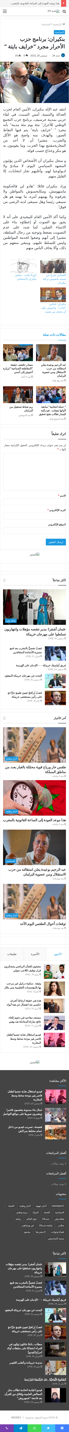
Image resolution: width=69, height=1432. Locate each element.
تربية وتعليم (21, 1212)
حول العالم (31, 1218)
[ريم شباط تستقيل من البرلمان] (18, 394)
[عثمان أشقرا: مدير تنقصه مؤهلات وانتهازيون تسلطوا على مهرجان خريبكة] (55, 1269)
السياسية (46, 24)
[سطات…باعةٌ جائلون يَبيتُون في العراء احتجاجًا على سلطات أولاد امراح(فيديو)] (55, 1349)
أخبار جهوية (41, 1205)
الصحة (47, 1212)
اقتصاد (11, 1205)
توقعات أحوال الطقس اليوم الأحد (43, 923)
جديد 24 (56, 55)
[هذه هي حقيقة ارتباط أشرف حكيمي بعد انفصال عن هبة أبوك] (54, 1006)
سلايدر (61, 1225)
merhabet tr (58, 1205)
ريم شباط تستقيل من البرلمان (21, 408)
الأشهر (58, 954)
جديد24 (45, 1218)
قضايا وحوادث (57, 1231)
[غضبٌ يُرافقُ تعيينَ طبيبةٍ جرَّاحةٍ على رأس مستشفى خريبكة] (55, 698)
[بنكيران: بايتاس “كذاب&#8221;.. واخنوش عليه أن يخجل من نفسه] (53, 294)
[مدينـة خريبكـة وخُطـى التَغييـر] (55, 1368)
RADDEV (16, 1417)
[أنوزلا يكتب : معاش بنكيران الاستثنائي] (23, 265)
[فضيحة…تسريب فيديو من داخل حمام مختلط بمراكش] (55, 1132)
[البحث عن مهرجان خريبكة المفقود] (55, 681)
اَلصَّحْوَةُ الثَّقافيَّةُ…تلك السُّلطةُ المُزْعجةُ (45, 1380)
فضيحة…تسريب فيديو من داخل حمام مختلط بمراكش (25, 1129)
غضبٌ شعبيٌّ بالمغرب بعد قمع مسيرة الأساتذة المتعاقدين (26, 650)
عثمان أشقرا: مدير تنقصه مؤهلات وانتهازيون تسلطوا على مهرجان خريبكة (35, 631)
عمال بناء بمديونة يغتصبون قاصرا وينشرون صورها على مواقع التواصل (22, 1112)
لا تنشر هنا (41, 1231)
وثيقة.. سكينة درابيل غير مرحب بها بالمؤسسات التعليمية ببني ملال (22, 985)
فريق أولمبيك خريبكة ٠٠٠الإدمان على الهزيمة (41, 665)
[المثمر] (34, 554)
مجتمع (27, 1231)
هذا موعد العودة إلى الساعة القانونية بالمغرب (35, 3)
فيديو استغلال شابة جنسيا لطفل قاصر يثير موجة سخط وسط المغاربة (24, 1039)
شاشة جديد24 (46, 1225)
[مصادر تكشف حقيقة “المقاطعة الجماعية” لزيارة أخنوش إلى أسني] (18, 352)
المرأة (36, 1212)
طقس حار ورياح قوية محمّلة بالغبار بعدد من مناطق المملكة (35, 769)
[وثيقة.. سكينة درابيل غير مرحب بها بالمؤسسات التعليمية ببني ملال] (54, 989)
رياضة (18, 1218)
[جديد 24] (53, 11)
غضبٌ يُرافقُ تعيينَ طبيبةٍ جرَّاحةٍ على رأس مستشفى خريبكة (25, 695)
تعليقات (11, 954)
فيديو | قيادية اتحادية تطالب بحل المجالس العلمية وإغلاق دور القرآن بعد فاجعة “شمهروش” (23, 1394)
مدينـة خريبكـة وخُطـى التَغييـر (25, 1362)
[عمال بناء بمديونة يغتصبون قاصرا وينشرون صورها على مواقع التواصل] (55, 1115)
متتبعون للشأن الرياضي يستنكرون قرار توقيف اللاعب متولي (22, 968)
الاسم (62, 495)
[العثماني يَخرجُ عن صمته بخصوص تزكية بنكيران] (53, 265)
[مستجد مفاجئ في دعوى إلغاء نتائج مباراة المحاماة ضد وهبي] (54, 1023)
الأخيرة (35, 954)
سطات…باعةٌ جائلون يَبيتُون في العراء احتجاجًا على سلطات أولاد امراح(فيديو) (24, 1348)
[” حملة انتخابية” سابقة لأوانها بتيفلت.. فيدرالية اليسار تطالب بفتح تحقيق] (51, 394)
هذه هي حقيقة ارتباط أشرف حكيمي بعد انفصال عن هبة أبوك (24, 1002)
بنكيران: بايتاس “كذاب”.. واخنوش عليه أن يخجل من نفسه (53, 307)
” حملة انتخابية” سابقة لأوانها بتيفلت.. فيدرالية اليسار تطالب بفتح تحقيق (52, 410)
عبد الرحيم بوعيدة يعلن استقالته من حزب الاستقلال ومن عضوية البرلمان (53, 370)
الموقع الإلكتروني (57, 524)
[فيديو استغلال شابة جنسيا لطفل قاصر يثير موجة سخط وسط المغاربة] (54, 1040)
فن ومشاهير (28, 1225)
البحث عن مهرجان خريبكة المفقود (23, 676)
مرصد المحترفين (56, 1238)
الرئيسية (58, 24)
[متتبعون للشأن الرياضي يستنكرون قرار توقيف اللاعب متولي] (54, 971)
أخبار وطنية (25, 1205)
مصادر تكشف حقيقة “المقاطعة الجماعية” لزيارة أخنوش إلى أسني (18, 368)
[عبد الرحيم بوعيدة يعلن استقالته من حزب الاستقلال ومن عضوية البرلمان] (51, 352)
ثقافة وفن (59, 1218)
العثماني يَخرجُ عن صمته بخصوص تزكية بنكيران (54, 278)
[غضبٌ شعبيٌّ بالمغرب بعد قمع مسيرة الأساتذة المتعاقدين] (55, 653)
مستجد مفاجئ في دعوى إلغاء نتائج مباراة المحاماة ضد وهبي (25, 1020)
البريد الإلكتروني (56, 509)
